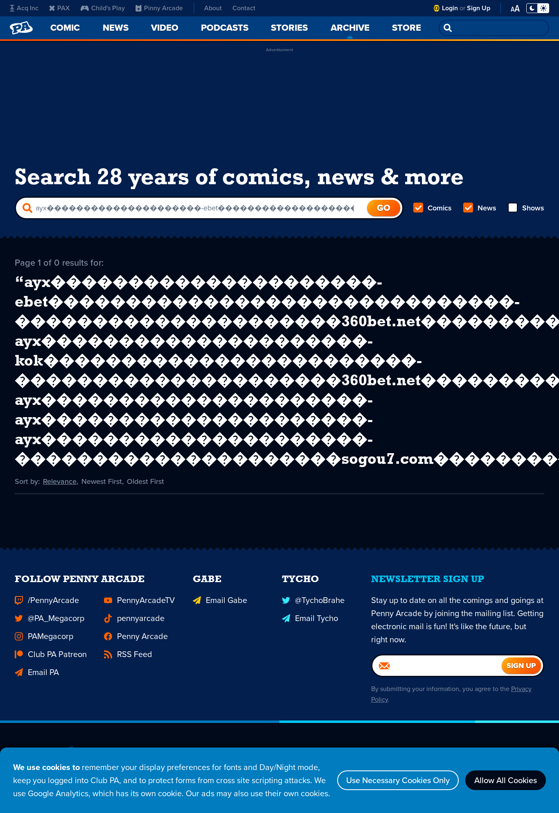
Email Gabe (226, 600)
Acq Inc (27, 8)
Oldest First (145, 481)
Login (450, 8)
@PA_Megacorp (56, 618)
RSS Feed (134, 654)
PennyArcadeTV (146, 600)
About (213, 8)
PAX (63, 8)
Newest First (101, 481)
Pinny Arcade (163, 8)
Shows (533, 208)
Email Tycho (316, 618)
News (487, 208)
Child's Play (108, 8)
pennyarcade (141, 618)
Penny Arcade (142, 636)
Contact (243, 8)
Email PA (43, 672)
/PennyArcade (53, 600)
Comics (440, 208)
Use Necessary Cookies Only (398, 780)
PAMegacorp (50, 636)
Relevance (60, 481)
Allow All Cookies (505, 780)
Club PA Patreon (57, 654)
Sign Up (478, 8)
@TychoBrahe (320, 600)
